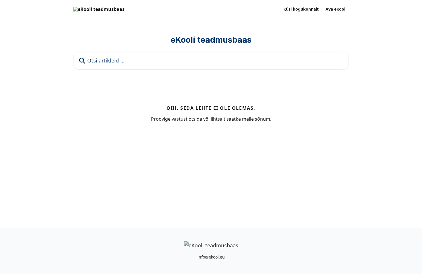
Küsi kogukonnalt (301, 9)
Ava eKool (335, 9)
